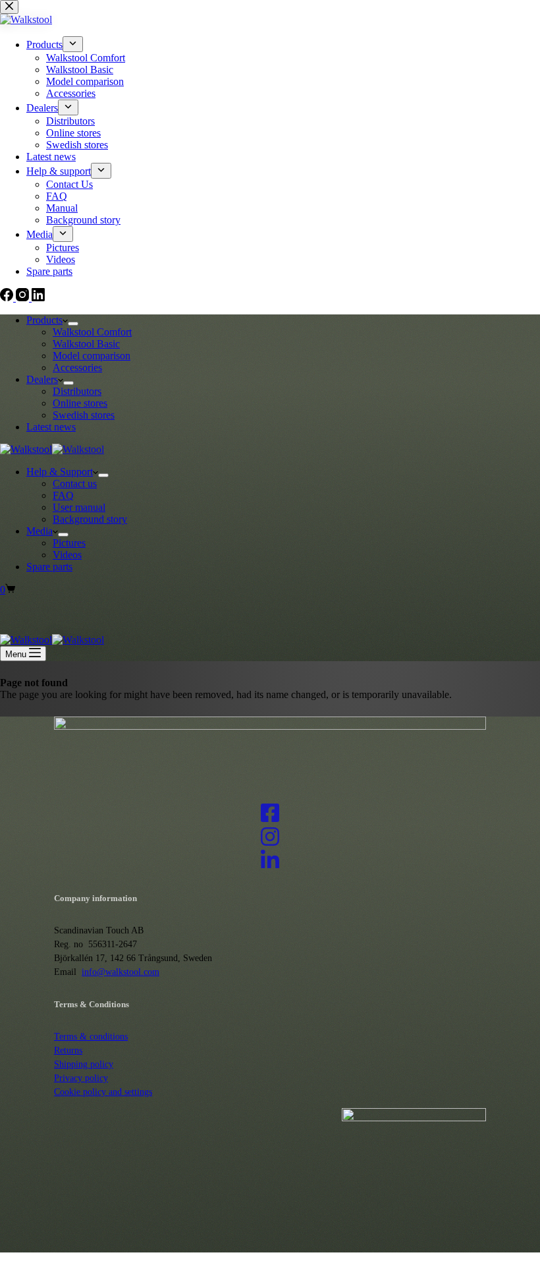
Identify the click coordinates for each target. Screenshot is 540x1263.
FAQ (63, 495)
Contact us (75, 483)
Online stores (80, 403)
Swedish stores (84, 415)
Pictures (69, 542)
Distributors (77, 391)
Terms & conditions (91, 1037)
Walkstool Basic (86, 343)
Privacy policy (81, 1078)
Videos (67, 554)
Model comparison (91, 355)
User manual (79, 507)
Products (44, 320)
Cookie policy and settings (103, 1092)
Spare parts (49, 566)
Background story (90, 519)
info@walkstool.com (120, 972)
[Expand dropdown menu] (73, 324)
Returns (68, 1050)
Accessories (77, 367)
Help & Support (59, 471)
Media (39, 531)
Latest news (51, 426)
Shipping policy (83, 1064)
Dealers (42, 379)
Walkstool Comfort (92, 332)
